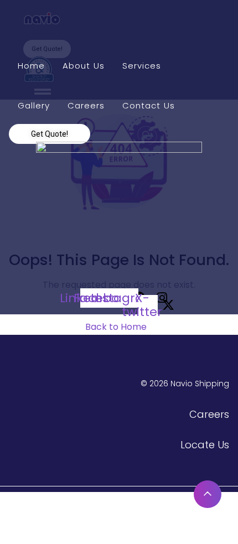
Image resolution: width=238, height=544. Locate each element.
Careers (209, 414)
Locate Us (204, 445)
